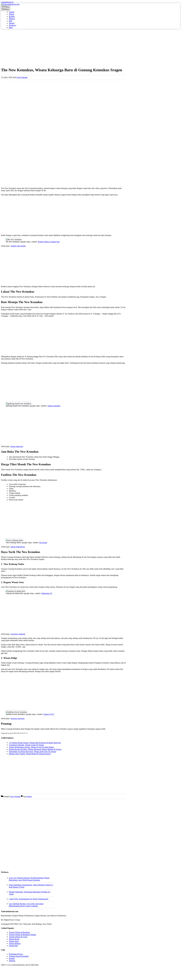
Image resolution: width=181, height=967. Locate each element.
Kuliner (12, 16)
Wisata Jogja (14, 941)
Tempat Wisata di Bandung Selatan (22, 935)
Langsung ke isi (7, 2)
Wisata (11, 14)
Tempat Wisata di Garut (18, 937)
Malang (12, 19)
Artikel (11, 12)
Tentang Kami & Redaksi (19, 956)
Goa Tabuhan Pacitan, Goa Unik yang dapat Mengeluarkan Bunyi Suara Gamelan (26, 905)
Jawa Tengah (15, 796)
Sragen (29, 796)
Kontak (12, 958)
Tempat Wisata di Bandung (19, 932)
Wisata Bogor (14, 939)
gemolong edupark (18, 634)
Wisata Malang (14, 943)
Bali (10, 21)
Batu (11, 27)
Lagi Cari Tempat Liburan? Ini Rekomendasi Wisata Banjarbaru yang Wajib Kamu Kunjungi (29, 879)
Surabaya (12, 25)
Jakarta (11, 23)
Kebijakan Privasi (16, 954)
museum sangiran (18, 718)
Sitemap (12, 961)
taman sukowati (17, 446)
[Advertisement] (63, 48)
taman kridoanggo (18, 547)
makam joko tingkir (18, 246)
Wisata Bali (13, 946)
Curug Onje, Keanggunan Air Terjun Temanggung (28, 899)
